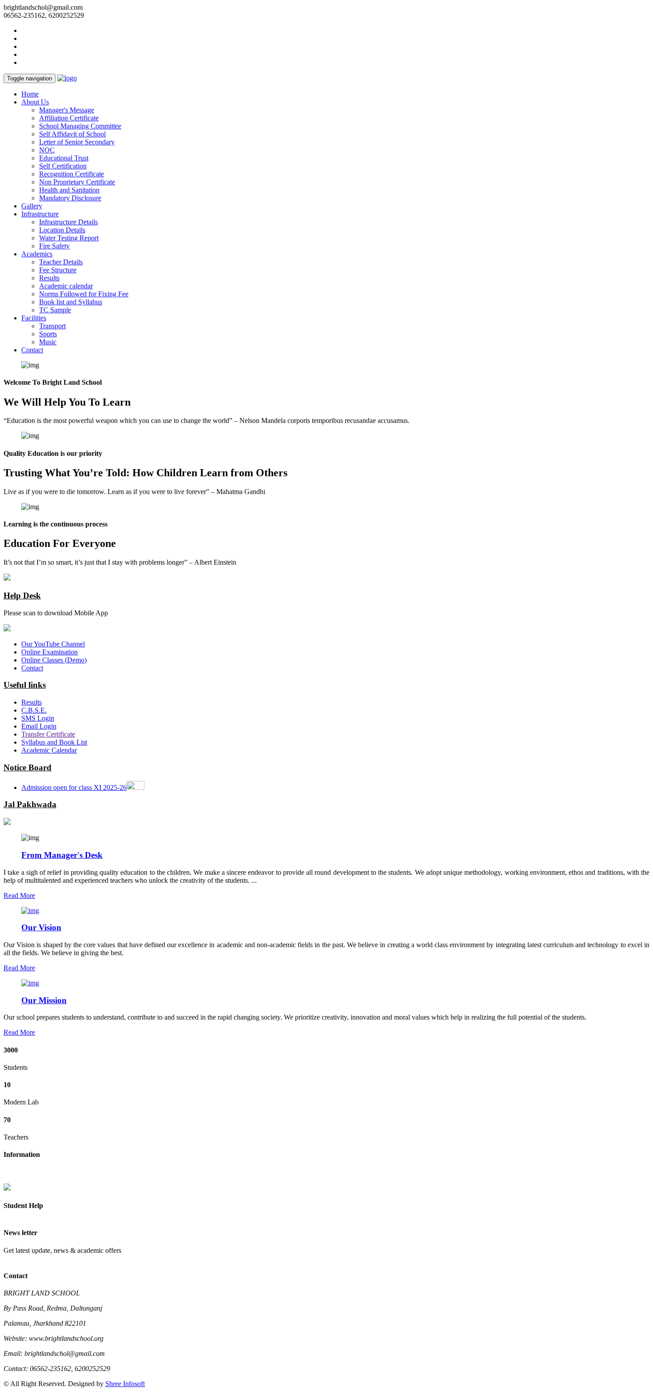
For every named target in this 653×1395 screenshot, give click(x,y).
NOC (47, 150)
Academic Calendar (49, 750)
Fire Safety (54, 246)
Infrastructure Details (68, 222)
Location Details (62, 230)
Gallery (31, 206)
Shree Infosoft (125, 1383)
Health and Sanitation (69, 190)
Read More (19, 895)
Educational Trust (63, 158)
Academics (36, 254)
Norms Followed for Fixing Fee (83, 294)
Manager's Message (66, 110)
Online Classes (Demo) (54, 660)
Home (30, 94)
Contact (32, 350)
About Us (35, 102)
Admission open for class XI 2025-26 (74, 787)
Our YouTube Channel (53, 644)
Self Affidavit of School (72, 134)
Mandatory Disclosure (70, 198)
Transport (52, 326)
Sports (48, 334)
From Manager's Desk (62, 855)
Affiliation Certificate (69, 118)
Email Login (38, 726)
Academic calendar (66, 286)
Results (49, 278)
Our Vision (41, 927)
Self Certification (63, 166)
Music (47, 342)
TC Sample (55, 310)
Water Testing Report (69, 238)
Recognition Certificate (71, 174)
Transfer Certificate (48, 734)
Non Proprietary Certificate (77, 182)
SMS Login (37, 718)
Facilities (33, 318)
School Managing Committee (80, 126)
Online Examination (49, 652)
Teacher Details (61, 262)
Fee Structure (57, 270)
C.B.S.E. (34, 710)
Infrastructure (40, 214)
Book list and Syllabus (70, 302)
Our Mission (44, 1000)
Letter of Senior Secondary (77, 142)
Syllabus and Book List (54, 742)
